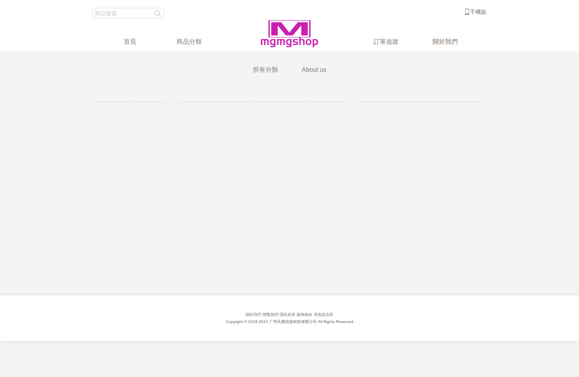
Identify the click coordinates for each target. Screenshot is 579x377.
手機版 (478, 12)
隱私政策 (287, 314)
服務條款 (304, 314)
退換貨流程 (323, 314)
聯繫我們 (270, 314)
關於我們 (254, 314)
